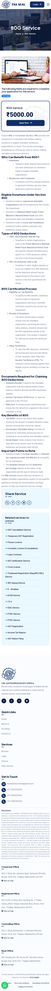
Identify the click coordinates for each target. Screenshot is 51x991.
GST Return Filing (16, 638)
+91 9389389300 (14, 801)
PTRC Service (14, 614)
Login (36, 4)
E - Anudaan (13, 589)
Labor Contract (15, 554)
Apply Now (24, 123)
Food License (14, 567)
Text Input (6, 96)
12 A (10, 601)
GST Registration (15, 626)
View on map (8, 881)
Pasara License (15, 542)
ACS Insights (34, 977)
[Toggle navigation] (48, 4)
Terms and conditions (21, 983)
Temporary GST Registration (21, 536)
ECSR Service (14, 595)
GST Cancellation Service (19, 530)
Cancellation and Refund (40, 983)
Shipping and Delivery (25, 987)
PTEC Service (14, 620)
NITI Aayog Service (16, 583)
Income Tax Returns (17, 632)
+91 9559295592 (14, 795)
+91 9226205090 (14, 789)
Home (18, 34)
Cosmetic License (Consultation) (23, 548)
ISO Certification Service (19, 561)
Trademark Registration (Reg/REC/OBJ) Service (24, 575)
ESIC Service (13, 608)
